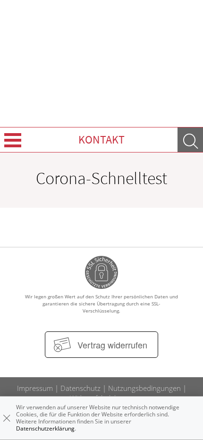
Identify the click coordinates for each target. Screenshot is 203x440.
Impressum (35, 388)
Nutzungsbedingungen (144, 388)
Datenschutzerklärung (45, 428)
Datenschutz (80, 388)
